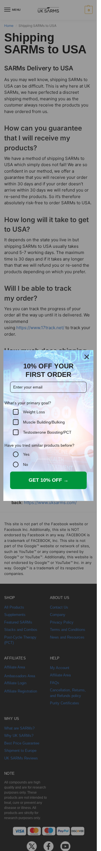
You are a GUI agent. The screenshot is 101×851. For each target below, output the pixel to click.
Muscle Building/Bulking (44, 422)
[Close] (86, 357)
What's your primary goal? (27, 403)
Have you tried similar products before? (39, 445)
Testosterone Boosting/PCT (47, 432)
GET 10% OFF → (48, 480)
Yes (26, 454)
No (25, 464)
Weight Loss (34, 412)
